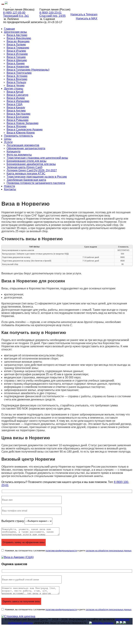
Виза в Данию (16, 63)
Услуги (8, 142)
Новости (9, 186)
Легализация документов (23, 145)
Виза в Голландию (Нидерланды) (28, 69)
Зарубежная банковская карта (26, 179)
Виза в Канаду (16, 107)
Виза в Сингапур (17, 94)
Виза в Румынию (17, 120)
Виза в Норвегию (18, 66)
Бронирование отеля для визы (26, 160)
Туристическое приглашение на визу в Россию (37, 176)
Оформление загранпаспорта (26, 148)
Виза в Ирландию (18, 101)
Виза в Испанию (17, 53)
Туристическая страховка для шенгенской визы (37, 157)
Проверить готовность (18, 135)
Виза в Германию (18, 47)
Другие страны (13, 88)
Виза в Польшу (16, 82)
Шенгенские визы (15, 31)
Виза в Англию (16, 110)
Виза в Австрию (17, 35)
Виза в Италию (16, 50)
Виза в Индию (16, 98)
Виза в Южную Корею (21, 132)
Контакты (10, 189)
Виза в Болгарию (18, 116)
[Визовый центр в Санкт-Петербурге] (6, 3)
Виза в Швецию (17, 60)
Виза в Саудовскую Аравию (25, 129)
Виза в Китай (15, 91)
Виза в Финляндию (19, 38)
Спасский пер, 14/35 (52, 15)
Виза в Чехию (15, 85)
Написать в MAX (86, 18)
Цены (7, 138)
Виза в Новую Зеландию (22, 123)
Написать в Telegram (83, 14)
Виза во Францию (18, 41)
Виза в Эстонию (17, 75)
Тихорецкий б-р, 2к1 (16, 15)
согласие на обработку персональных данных (108, 550)
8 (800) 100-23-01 (50, 12)
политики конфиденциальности (61, 550)
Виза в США (15, 104)
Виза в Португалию (19, 72)
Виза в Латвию (16, 44)
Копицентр (13, 151)
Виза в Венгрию (17, 79)
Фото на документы (19, 154)
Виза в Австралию (18, 113)
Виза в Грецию (16, 57)
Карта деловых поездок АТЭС (26, 173)
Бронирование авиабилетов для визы (31, 164)
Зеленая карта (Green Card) (24, 167)
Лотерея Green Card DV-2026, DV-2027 (32, 170)
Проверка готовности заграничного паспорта (36, 183)
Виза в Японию (16, 126)
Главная (9, 28)
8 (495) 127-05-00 (14, 12)
